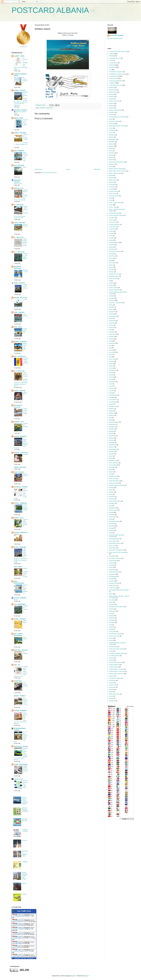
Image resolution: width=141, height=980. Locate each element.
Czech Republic (114, 242)
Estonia (111, 267)
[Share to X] (54, 105)
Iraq (110, 348)
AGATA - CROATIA (19, 390)
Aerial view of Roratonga (19, 925)
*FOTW (111, 56)
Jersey (111, 366)
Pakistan (111, 492)
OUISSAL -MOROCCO (21, 532)
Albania (111, 94)
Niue (110, 474)
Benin (111, 151)
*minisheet (112, 67)
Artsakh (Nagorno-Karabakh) (117, 117)
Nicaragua (112, 467)
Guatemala (112, 320)
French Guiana (113, 287)
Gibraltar (111, 307)
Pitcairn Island (113, 510)
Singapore (112, 574)
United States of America (116, 673)
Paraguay (112, 503)
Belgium (111, 146)
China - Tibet (113, 207)
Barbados (112, 141)
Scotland (111, 563)
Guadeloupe (113, 316)
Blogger (86, 976)
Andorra (111, 103)
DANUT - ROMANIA (20, 547)
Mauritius (112, 429)
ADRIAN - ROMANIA (20, 710)
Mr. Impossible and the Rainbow (21, 916)
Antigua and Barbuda (115, 110)
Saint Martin (112, 548)
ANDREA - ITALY (19, 422)
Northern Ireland (114, 483)
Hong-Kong (112, 334)
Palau (111, 494)
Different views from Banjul (20, 934)
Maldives (111, 415)
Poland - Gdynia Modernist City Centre (25, 242)
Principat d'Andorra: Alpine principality (25, 361)
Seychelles (112, 570)
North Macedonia (114, 481)
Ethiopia (111, 272)
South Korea (113, 588)
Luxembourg (113, 402)
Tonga (111, 629)
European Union (114, 274)
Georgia (111, 298)
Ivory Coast (112, 359)
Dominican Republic (115, 251)
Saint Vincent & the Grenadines (118, 552)
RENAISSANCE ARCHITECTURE (25, 769)
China (111, 205)
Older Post (97, 169)
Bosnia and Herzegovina (116, 162)
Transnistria (112, 631)
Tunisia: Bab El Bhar (25, 330)
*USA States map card (115, 85)
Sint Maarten (113, 576)
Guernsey (112, 323)
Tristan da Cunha (114, 636)
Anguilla (111, 108)
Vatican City (112, 685)
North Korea (112, 478)
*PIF (110, 69)
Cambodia (112, 184)
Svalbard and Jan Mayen (116, 606)
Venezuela (112, 687)
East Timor (112, 256)
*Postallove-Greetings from (117, 74)
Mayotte (111, 431)
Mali (110, 417)
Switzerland (112, 611)
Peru (110, 505)
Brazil (110, 166)
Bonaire (111, 159)
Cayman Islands (114, 196)
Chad (110, 198)
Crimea (111, 231)
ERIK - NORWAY (19, 151)
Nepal (111, 458)
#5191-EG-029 (18, 183)
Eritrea (111, 265)
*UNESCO (42, 107)
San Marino (112, 556)
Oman (111, 490)
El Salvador (112, 263)
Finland (111, 283)
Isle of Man (112, 352)
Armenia (111, 114)
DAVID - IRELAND (19, 222)
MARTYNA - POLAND (20, 650)
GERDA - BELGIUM (20, 133)
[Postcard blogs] (23, 48)
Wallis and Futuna (114, 694)
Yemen (111, 696)
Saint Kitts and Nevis (115, 543)
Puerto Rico (112, 517)
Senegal (111, 565)
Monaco (111, 440)
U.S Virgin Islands (114, 655)
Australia (25, 454)
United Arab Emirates (115, 662)
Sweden (111, 609)
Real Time (23, 958)
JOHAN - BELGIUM (20, 467)
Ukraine (111, 660)
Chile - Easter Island (115, 202)
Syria (110, 613)
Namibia (111, 454)
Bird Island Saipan (17, 943)
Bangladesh (112, 139)
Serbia (111, 567)
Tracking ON (30, 958)
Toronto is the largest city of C (21, 951)
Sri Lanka (112, 600)
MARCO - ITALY (19, 518)
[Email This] (50, 105)
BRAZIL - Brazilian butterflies (25, 809)
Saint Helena (113, 541)
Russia (111, 528)
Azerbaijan (112, 130)
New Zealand (113, 465)
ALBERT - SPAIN (19, 56)
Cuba (110, 236)
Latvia (111, 386)
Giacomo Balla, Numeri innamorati (25, 523)
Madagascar (113, 406)
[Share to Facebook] (56, 105)
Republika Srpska (114, 521)
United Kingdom (114, 664)
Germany (112, 300)
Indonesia (112, 343)
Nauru (111, 456)
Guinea (111, 325)
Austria (111, 128)
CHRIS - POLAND (19, 283)
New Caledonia (113, 463)
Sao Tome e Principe (115, 558)
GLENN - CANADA (20, 90)
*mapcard (112, 65)
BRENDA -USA (18, 188)
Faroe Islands (113, 278)
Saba (110, 532)
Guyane (24, 840)
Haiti (110, 330)
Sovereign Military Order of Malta (119, 590)
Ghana (111, 305)
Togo (110, 625)
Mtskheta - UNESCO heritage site (22, 929)
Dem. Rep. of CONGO (25, 684)
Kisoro (24, 167)
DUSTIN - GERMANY (20, 436)
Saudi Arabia (113, 560)
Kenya (111, 372)
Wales (111, 691)
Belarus (111, 144)
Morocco (111, 447)
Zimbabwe (112, 701)
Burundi (111, 182)
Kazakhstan (112, 370)
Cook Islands (113, 226)
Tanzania (112, 620)
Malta (110, 420)
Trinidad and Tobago (115, 634)
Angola (111, 105)
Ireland (111, 350)
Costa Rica (112, 229)
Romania (112, 526)
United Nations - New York (117, 671)
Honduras (112, 332)
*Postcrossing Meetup (115, 81)
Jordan (111, 368)
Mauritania (112, 427)
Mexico (111, 433)
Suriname (112, 604)
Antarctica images (25, 830)
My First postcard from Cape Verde (25, 784)
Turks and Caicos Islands (116, 649)
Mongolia (112, 442)
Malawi (111, 411)
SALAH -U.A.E (18, 779)
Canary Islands (113, 191)
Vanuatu (111, 683)
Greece (111, 309)
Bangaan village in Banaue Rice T (22, 938)
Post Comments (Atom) (50, 172)
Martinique (112, 424)
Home (68, 169)
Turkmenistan (113, 646)
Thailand (111, 622)
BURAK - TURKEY (19, 696)
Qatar (110, 519)
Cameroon (112, 187)
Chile (110, 200)
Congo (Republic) (114, 224)
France (111, 285)
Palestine (112, 496)
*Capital (111, 54)
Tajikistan (112, 618)
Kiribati (111, 375)
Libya (110, 393)
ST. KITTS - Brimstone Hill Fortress (25, 701)
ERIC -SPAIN (18, 567)
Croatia (111, 233)
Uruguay (111, 676)
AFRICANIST (18, 681)
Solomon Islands (114, 583)
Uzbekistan (112, 680)
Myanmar (112, 451)
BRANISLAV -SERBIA (20, 487)
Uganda (111, 658)
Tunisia (111, 638)
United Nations (113, 667)
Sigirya (24, 883)
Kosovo (111, 377)
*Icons (111, 60)
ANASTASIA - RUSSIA (21, 746)
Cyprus (111, 240)
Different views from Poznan (20, 921)
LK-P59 (25, 299)
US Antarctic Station (115, 678)
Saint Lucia (112, 545)
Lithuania (112, 397)
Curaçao (111, 238)
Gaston (24, 894)
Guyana (111, 327)
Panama (111, 499)
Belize (111, 148)
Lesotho (111, 390)
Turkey (111, 640)
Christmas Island (114, 213)
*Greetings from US (115, 58)
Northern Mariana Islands (116, 485)
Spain (111, 594)
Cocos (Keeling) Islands (116, 215)
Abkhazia (112, 87)
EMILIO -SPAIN (18, 118)
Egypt (110, 260)
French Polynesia (114, 290)
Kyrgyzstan (112, 381)
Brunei (111, 175)
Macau (111, 404)
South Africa (49, 107)
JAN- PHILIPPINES (20, 604)
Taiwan (111, 616)
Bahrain (111, 137)
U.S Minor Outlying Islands (117, 653)
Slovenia (111, 581)
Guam (111, 318)
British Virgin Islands (115, 173)
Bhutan (111, 155)
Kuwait (111, 379)
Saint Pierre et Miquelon (116, 550)
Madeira (111, 408)
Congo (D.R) (113, 222)
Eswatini (111, 269)
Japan (111, 363)
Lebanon (111, 388)
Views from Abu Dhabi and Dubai (25, 876)
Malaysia (111, 413)
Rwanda (111, 530)
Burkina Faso (113, 180)
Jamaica (111, 361)
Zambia (111, 698)
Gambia (111, 296)
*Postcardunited (114, 76)
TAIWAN (24, 862)
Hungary (111, 336)
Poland (111, 512)
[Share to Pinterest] (58, 105)
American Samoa (114, 101)
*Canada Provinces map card (118, 51)
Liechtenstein (113, 395)
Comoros (112, 220)
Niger (110, 469)
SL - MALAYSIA (18, 204)
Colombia (112, 218)
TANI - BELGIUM (19, 165)
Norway (111, 487)
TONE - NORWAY (19, 312)
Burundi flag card (24, 819)
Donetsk (111, 254)
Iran (110, 345)
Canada (111, 189)
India (110, 341)
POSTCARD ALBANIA (50, 10)
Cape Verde (112, 193)
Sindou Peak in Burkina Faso (20, 956)
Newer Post (38, 169)
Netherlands (112, 460)
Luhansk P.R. (113, 399)
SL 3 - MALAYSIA (19, 252)
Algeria (111, 99)
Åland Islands (113, 92)
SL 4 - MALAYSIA (19, 371)
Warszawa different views (25, 853)
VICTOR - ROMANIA (20, 598)
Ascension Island (114, 121)
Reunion (111, 524)
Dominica (112, 249)
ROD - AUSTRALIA (20, 356)
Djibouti (111, 247)
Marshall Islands (114, 422)
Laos (110, 384)
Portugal (111, 514)
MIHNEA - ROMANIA (20, 341)
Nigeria (111, 472)
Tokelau (111, 627)
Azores (111, 132)
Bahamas (112, 135)
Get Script (17, 958)
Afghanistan (112, 90)
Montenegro (112, 445)
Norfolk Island (113, 476)
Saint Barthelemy (114, 539)
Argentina (112, 112)
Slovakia (111, 578)
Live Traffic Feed (24, 911)
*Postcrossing (113, 78)
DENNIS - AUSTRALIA (21, 453)
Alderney (111, 96)
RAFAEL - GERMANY (20, 503)
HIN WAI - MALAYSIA (20, 297)
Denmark (112, 244)
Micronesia (112, 435)
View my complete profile (114, 38)
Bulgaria (111, 177)
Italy (110, 357)
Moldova (111, 438)
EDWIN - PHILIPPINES (21, 764)
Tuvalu (111, 651)
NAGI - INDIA (18, 327)
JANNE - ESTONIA (19, 619)
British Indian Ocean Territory (117, 171)
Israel (110, 354)
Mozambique (113, 449)
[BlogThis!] (52, 105)
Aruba (111, 119)
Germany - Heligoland (115, 302)
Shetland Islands (114, 572)
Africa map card (17, 947)
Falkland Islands (114, 276)
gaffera (74, 976)
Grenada (111, 314)
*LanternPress (113, 63)
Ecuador (111, 258)
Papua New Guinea (115, 501)
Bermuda (112, 153)
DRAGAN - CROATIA (20, 110)
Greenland (112, 312)
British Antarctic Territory (116, 169)
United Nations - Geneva (116, 669)
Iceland (111, 339)
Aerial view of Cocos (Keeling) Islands (25, 801)
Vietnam (111, 689)
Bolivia (111, 157)
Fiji (110, 281)
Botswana (112, 164)
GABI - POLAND (19, 472)
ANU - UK (17, 665)
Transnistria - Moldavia (25, 425)
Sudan (111, 602)
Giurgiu (16, 599)
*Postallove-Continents (116, 72)
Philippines (112, 508)
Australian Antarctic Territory (117, 126)
